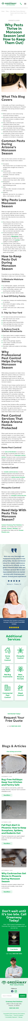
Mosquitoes (14, 236)
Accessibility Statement (11, 1017)
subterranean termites (18, 477)
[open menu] (25, 4)
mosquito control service (18, 495)
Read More (7, 795)
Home (2, 11)
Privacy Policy (8, 1015)
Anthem (9, 528)
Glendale (15, 528)
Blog (7, 11)
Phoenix (3, 528)
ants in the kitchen (10, 452)
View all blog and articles (14, 751)
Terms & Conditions (18, 1015)
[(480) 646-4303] (21, 3)
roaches (17, 240)
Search (22, 996)
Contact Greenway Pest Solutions (11, 525)
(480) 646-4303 (16, 726)
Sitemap (20, 1017)
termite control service (11, 472)
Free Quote (14, 949)
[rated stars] (14, 627)
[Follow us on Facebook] (12, 991)
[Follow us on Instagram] (15, 991)
